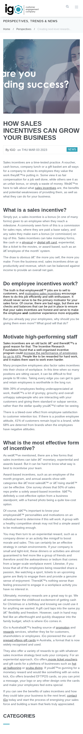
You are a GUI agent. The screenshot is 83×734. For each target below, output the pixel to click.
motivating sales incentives (43, 293)
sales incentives (45, 188)
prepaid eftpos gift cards (19, 640)
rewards (8, 631)
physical (27, 242)
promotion (63, 627)
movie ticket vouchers (62, 659)
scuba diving (34, 668)
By (10, 149)
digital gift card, (47, 242)
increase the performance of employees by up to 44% (40, 354)
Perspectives (23, 29)
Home (6, 29)
